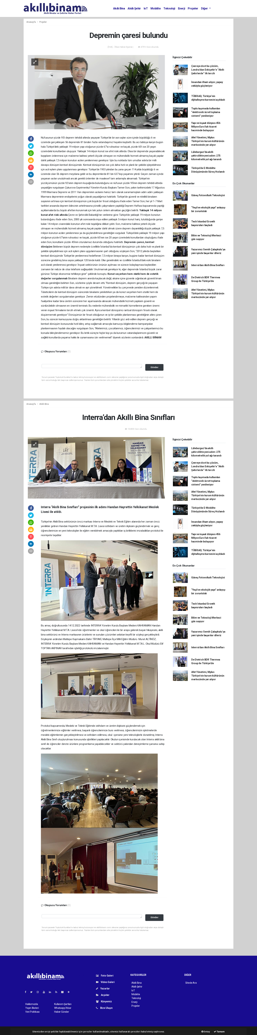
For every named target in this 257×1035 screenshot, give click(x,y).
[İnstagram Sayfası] (39, 992)
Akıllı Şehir (134, 8)
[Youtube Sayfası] (45, 992)
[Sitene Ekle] (70, 992)
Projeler (193, 8)
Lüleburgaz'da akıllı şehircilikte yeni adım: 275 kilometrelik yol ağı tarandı (206, 156)
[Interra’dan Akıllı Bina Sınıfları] (96, 467)
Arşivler (104, 995)
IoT (146, 8)
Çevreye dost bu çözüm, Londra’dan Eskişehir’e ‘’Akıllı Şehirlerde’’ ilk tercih (207, 70)
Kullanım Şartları (63, 1004)
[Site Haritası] (63, 992)
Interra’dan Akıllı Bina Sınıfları (207, 265)
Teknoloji (169, 8)
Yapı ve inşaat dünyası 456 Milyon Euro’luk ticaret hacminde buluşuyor (205, 127)
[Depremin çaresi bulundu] (96, 91)
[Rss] (57, 992)
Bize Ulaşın (106, 1008)
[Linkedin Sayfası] (51, 992)
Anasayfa (31, 22)
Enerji (181, 8)
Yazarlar (105, 988)
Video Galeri (107, 982)
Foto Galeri (106, 975)
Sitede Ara (191, 982)
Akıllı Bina (119, 8)
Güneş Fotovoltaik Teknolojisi (208, 195)
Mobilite (156, 8)
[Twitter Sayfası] (32, 992)
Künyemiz (106, 1001)
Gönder (154, 367)
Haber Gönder (61, 1011)
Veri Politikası (32, 1011)
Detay (206, 1031)
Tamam (220, 1031)
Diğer (205, 8)
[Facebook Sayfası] (27, 992)
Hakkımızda (31, 1004)
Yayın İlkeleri (32, 1008)
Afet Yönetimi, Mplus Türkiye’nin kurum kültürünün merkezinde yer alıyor (207, 141)
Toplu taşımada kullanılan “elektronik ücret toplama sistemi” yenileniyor (205, 112)
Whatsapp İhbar (62, 1008)
